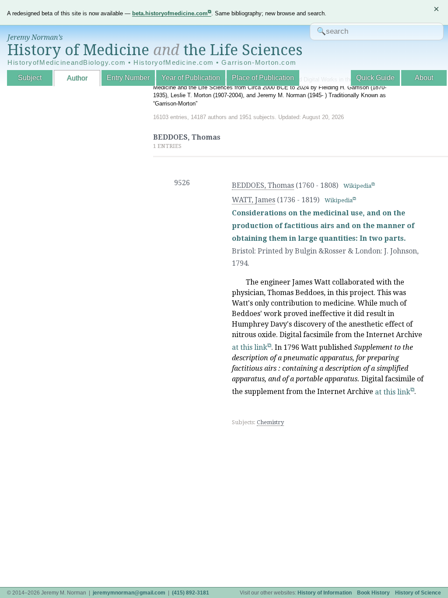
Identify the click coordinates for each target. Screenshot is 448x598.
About (424, 77)
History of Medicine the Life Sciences (155, 49)
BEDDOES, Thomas (263, 185)
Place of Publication (263, 77)
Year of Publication (190, 77)
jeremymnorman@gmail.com (129, 593)
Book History (373, 593)
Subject (30, 77)
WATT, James (253, 200)
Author (77, 78)
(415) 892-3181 (190, 593)
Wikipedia (357, 186)
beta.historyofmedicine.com (170, 13)
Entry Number (128, 77)
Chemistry (270, 422)
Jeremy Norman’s (35, 37)
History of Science (418, 593)
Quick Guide (375, 77)
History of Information (325, 593)
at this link (249, 347)
